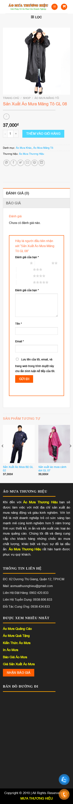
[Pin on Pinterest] (34, 163)
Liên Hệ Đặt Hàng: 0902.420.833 (25, 592)
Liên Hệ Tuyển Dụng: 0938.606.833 (27, 599)
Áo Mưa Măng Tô (46, 98)
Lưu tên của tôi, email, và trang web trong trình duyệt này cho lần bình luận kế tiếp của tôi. (35, 365)
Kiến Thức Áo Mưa (16, 643)
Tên (18, 323)
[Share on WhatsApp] (6, 163)
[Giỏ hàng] (64, 7)
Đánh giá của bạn (27, 257)
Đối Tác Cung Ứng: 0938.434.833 (26, 606)
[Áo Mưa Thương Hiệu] (28, 6)
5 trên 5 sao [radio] (24, 282)
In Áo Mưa (10, 650)
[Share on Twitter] (20, 163)
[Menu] (54, 7)
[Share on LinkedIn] (41, 163)
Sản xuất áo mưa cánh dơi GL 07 (52, 469)
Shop (27, 98)
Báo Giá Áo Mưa (15, 657)
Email (19, 341)
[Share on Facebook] (13, 163)
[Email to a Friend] (27, 163)
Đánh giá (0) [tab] (17, 193)
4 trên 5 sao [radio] (24, 275)
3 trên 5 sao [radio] (24, 269)
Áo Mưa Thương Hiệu (31, 153)
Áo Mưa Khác (24, 147)
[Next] (70, 454)
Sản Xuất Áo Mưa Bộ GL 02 (18, 469)
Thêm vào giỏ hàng (43, 133)
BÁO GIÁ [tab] (13, 203)
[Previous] (3, 454)
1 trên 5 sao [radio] (21, 263)
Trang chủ (11, 98)
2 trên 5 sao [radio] (43, 263)
